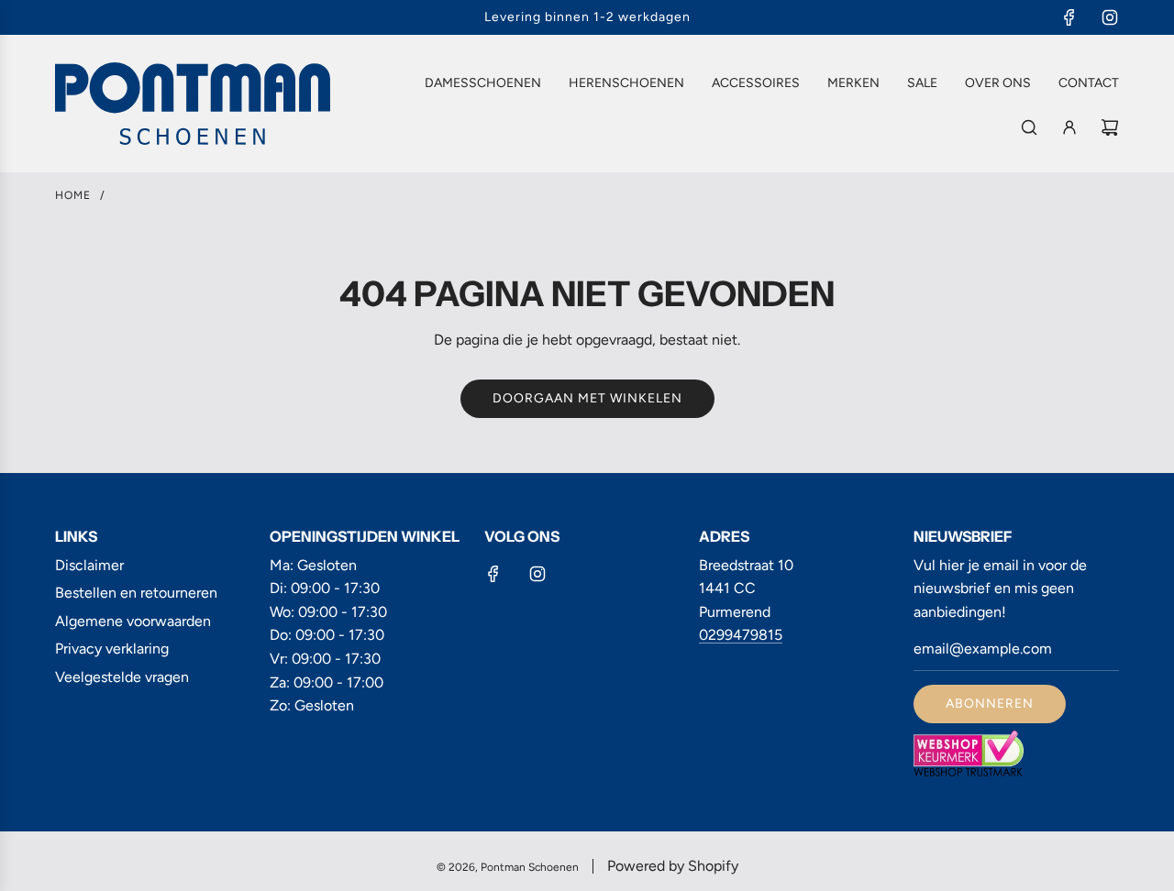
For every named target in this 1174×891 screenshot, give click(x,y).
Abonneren (990, 703)
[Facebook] (1069, 17)
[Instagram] (1110, 17)
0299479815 (740, 635)
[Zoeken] (1029, 127)
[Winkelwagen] (1110, 127)
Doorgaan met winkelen (587, 398)
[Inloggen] (1069, 127)
